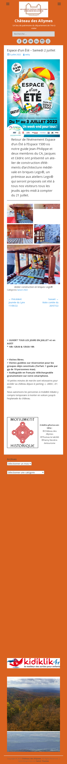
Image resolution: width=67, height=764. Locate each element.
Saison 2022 (22, 290)
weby (27, 54)
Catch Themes (42, 761)
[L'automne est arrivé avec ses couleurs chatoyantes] (33, 705)
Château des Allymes (34, 21)
